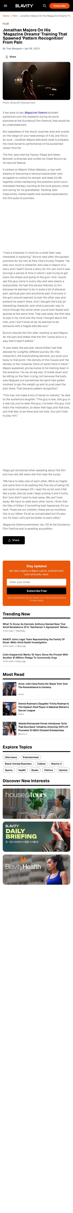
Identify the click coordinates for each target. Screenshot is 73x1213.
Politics (48, 770)
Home (6, 15)
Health (22, 770)
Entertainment (31, 757)
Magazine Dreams (35, 112)
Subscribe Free (37, 591)
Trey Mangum (14, 48)
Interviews (11, 757)
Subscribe (59, 5)
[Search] (44, 5)
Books (35, 770)
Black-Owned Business (18, 763)
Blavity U (56, 763)
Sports (9, 770)
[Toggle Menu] (5, 6)
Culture (41, 763)
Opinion (63, 770)
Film (15, 15)
